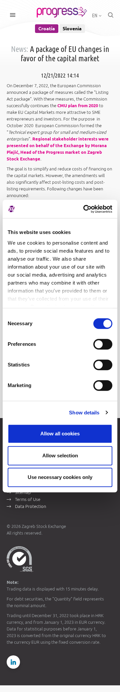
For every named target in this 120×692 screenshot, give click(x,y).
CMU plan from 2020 (77, 105)
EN (95, 15)
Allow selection (60, 455)
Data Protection (30, 506)
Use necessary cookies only (60, 477)
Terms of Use (27, 499)
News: (19, 49)
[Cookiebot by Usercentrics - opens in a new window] (84, 209)
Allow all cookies (60, 433)
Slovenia (72, 28)
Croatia (46, 28)
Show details (84, 412)
